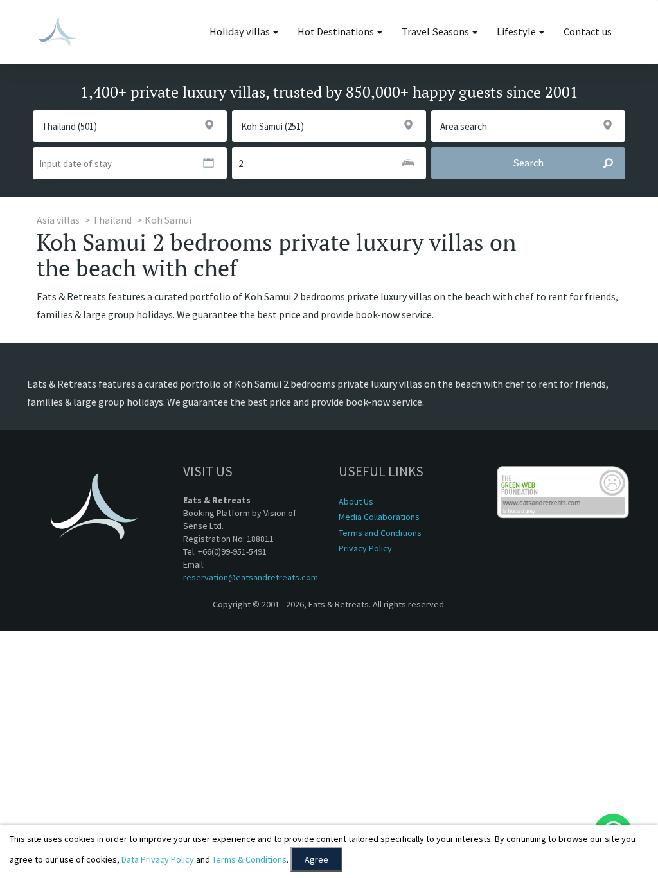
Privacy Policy (365, 548)
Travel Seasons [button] (436, 32)
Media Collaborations (379, 517)
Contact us (588, 32)
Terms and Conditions (380, 533)
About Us (356, 501)
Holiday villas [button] (240, 32)
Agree (316, 859)
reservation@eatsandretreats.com (250, 577)
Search (528, 163)
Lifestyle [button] (517, 32)
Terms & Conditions (249, 859)
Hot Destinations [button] (337, 32)
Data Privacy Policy (157, 859)
